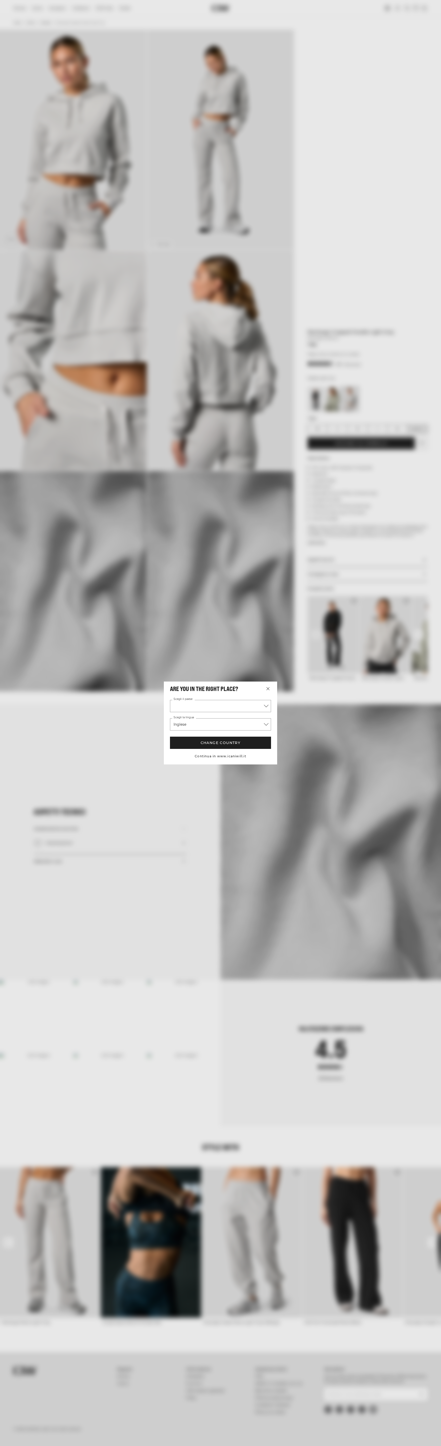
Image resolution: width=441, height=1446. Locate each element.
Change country (221, 742)
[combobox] (220, 706)
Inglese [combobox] (180, 724)
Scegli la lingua (184, 717)
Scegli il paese (183, 699)
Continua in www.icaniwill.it (220, 756)
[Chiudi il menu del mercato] (268, 689)
